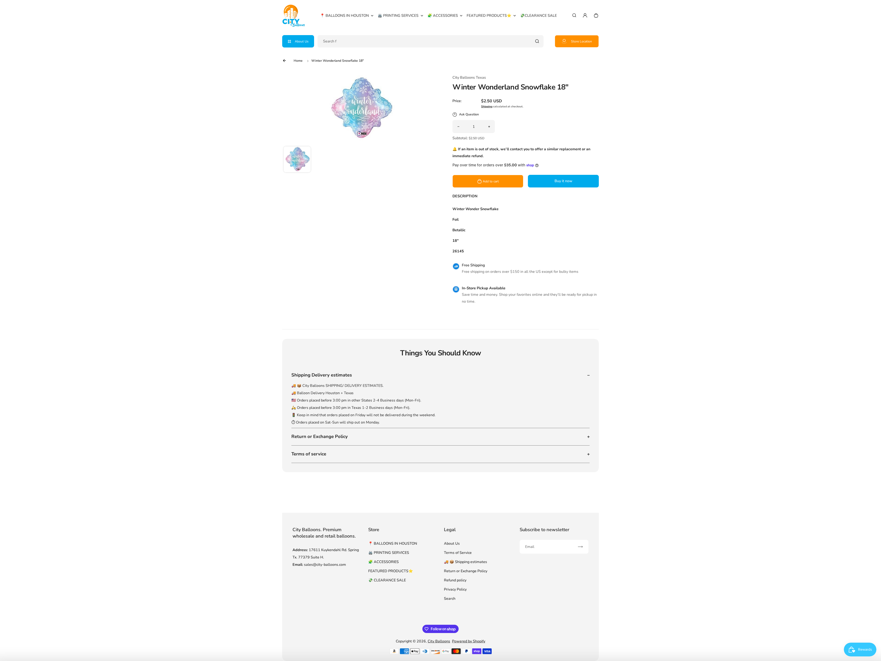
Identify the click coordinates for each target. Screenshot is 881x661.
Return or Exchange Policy (465, 571)
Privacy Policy (455, 589)
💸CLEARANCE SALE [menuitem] (538, 15)
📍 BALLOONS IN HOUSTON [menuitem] (344, 15)
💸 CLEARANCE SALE (387, 580)
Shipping (486, 106)
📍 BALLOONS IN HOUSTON (392, 543)
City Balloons (439, 641)
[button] (297, 160)
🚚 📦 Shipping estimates (465, 561)
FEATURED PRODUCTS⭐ (390, 571)
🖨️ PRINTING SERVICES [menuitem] (398, 15)
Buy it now (563, 181)
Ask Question (469, 114)
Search (449, 598)
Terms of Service (458, 552)
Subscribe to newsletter (544, 530)
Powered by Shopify (468, 641)
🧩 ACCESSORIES (383, 561)
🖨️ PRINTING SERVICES (388, 552)
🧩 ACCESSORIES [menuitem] (442, 15)
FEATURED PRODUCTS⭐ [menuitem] (489, 15)
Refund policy (455, 580)
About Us (302, 41)
